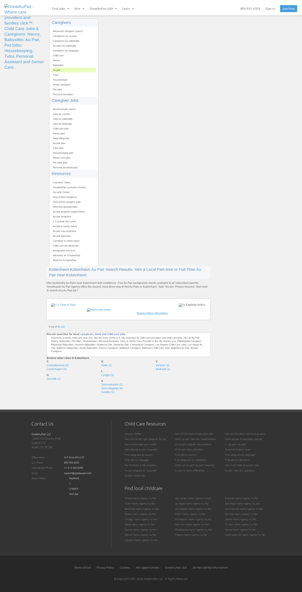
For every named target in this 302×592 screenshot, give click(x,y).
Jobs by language (62, 123)
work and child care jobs (110, 334)
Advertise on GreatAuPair (66, 255)
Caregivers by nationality (66, 41)
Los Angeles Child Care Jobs (170, 344)
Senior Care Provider (140, 341)
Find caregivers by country (139, 454)
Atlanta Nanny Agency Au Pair (140, 498)
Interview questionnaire (65, 206)
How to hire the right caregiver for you (145, 439)
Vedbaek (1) (163, 369)
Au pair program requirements (69, 211)
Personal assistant (63, 94)
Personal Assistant (109, 341)
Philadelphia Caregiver (189, 341)
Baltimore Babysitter (67, 348)
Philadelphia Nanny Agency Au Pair (193, 529)
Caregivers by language (65, 50)
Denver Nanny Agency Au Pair (141, 529)
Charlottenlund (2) (58, 365)
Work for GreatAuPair (64, 260)
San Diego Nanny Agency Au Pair (242, 503)
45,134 (61, 326)
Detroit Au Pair (121, 344)
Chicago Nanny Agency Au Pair (141, 519)
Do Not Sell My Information (210, 567)
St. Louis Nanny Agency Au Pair (241, 524)
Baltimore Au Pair (180, 348)
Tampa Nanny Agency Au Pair (240, 529)
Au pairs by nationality (64, 45)
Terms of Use (82, 567)
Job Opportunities (147, 567)
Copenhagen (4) (57, 369)
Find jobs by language (137, 459)
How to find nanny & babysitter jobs (194, 433)
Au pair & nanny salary (65, 226)
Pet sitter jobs (60, 162)
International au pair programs (141, 449)
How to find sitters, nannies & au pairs (245, 433)
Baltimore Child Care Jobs (156, 348)
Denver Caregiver (108, 348)
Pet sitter (57, 89)
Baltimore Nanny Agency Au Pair (142, 508)
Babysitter (58, 65)
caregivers (87, 334)
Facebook (74, 478)
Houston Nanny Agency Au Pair (141, 540)
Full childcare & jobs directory (141, 465)
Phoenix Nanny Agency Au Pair (191, 534)
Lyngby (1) (107, 375)
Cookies (125, 567)
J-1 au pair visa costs (64, 221)
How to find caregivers (65, 197)
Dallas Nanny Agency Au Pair (140, 524)
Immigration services (64, 250)
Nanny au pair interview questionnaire (195, 439)
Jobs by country (61, 114)
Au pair (56, 70)
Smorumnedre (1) (111, 384)
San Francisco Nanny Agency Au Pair (244, 508)
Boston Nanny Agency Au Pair (140, 514)
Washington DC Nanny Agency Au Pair (245, 534)
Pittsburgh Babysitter (62, 344)
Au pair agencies (62, 236)
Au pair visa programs (64, 231)
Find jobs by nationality (237, 459)
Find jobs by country (186, 454)
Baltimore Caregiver (130, 348)
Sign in (270, 8)
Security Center (61, 192)
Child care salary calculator (189, 449)
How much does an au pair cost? (242, 465)
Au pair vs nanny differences (190, 470)
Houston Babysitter (85, 344)
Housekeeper (60, 79)
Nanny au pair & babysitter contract (243, 439)
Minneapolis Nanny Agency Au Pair (193, 519)
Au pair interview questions (239, 470)
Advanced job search (64, 109)
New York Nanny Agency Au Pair (192, 524)
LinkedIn (73, 488)
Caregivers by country (65, 36)
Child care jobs (61, 128)
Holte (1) (106, 365)
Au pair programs (62, 216)
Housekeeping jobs (63, 153)
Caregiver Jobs (65, 100)
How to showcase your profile (140, 444)
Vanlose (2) (162, 365)
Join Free (288, 8)
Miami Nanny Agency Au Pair (190, 514)
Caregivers (61, 22)
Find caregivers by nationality (190, 459)
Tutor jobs (58, 148)
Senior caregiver (62, 84)
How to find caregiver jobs (67, 202)
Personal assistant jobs (65, 167)
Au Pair (97, 269)
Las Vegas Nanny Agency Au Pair (192, 503)
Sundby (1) (108, 392)
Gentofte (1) (54, 378)
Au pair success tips (135, 475)
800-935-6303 (250, 8)
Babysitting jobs (61, 138)
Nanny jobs (59, 133)
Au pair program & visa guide (140, 470)
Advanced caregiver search (68, 31)
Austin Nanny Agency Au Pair (140, 503)
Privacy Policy (105, 567)
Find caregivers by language (240, 454)
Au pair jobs (59, 143)
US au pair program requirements (193, 444)
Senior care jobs (61, 157)
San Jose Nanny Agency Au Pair (241, 514)
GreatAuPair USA (176, 567)
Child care (58, 55)
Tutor (56, 75)
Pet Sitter (76, 341)
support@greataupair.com (78, 473)
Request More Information (152, 313)
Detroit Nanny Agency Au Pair (141, 534)
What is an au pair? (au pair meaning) (194, 465)
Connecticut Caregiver (142, 344)
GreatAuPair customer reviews (69, 187)
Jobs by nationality (63, 119)
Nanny (56, 60)
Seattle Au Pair (104, 344)
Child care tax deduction (66, 245)
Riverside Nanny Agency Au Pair (242, 498)
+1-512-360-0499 (73, 467)
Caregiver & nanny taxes (66, 240)
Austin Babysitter (88, 348)
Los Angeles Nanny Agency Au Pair (193, 508)
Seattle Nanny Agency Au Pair (240, 519)
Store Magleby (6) (112, 388)
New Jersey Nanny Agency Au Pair (193, 498)
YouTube (73, 493)
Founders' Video (61, 182)
